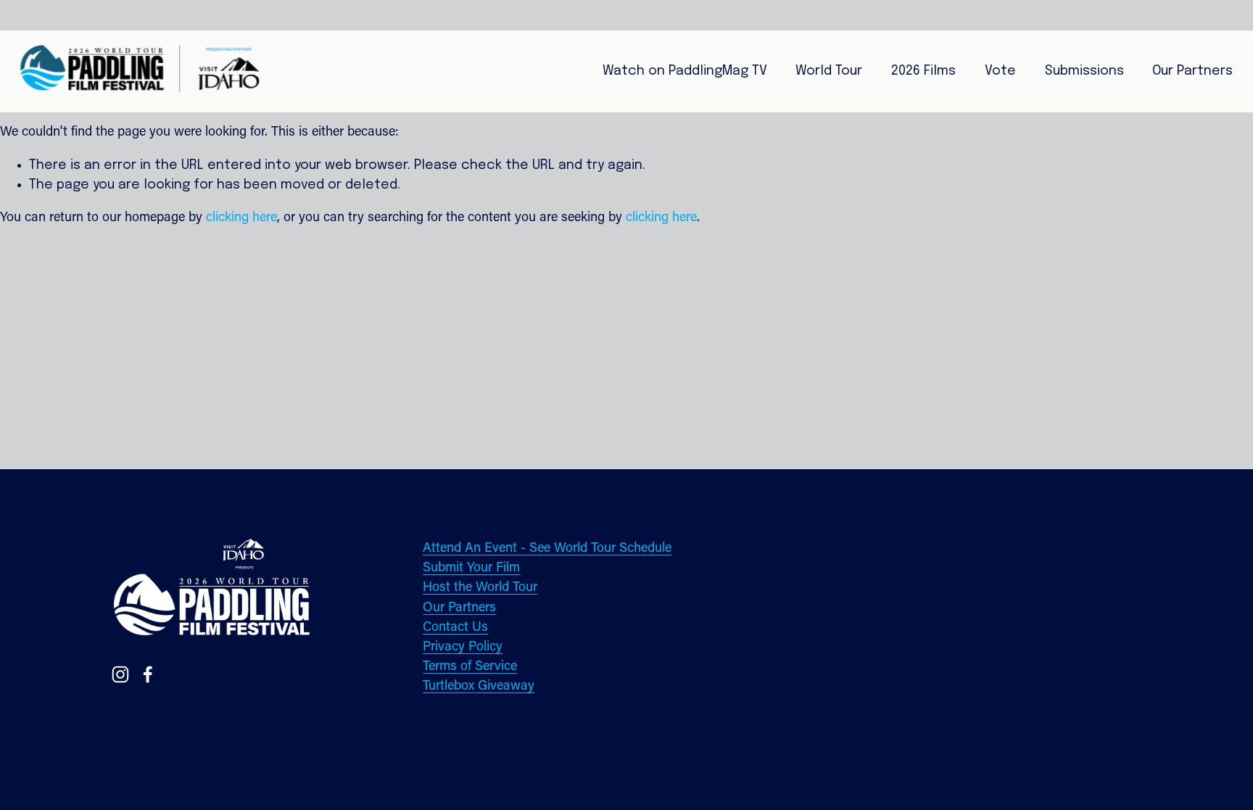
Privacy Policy (463, 647)
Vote (1000, 71)
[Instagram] (120, 674)
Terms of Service (470, 667)
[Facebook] (148, 674)
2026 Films (923, 71)
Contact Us (455, 628)
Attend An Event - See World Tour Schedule (547, 548)
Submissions (1084, 71)
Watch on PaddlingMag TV (685, 71)
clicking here (241, 218)
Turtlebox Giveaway (478, 686)
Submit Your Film (471, 568)
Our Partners (459, 608)
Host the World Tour (480, 588)
